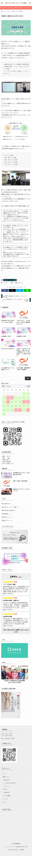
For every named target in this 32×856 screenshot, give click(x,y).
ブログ (5, 802)
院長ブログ (7, 520)
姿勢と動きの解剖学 (9, 510)
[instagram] (15, 843)
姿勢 (12, 282)
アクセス (5, 799)
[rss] (19, 843)
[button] (4, 290)
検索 (28, 378)
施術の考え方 (7, 780)
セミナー (6, 282)
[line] (17, 843)
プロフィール (7, 786)
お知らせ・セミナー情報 (10, 280)
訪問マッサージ (19, 282)
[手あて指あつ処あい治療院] (16, 3)
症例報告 (7, 514)
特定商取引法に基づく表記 (21, 846)
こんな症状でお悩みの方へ (10, 783)
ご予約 (5, 789)
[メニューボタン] (30, 3)
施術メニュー (6, 777)
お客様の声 (7, 504)
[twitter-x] (13, 843)
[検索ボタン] (2, 3)
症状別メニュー (8, 517)
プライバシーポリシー (9, 846)
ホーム (5, 773)
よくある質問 (6, 795)
